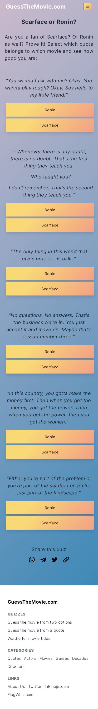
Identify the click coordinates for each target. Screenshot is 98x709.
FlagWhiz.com (21, 694)
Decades (80, 658)
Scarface (57, 37)
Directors (16, 666)
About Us (16, 686)
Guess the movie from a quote (36, 630)
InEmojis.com (57, 686)
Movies (46, 658)
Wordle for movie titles (29, 638)
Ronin (86, 37)
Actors (30, 658)
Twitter (35, 686)
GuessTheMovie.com (36, 6)
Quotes (14, 658)
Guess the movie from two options (40, 622)
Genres (62, 658)
